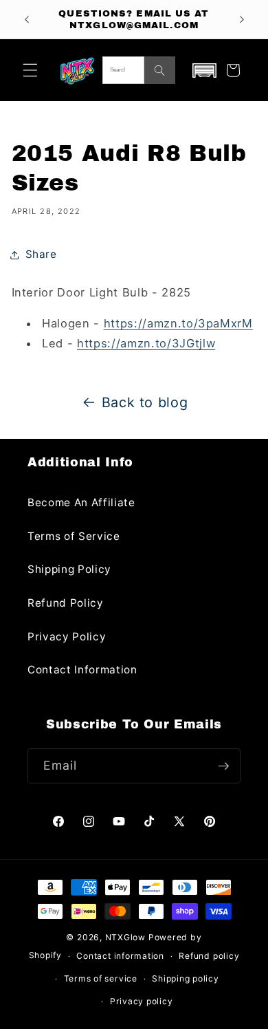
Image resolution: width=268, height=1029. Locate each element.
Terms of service (100, 978)
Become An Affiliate (81, 502)
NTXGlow (125, 937)
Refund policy (209, 956)
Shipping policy (185, 978)
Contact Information (82, 669)
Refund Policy (65, 602)
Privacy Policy (66, 636)
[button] (30, 70)
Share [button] (41, 254)
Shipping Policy (69, 569)
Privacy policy (141, 1001)
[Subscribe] (223, 766)
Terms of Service (73, 536)
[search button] (159, 70)
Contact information (120, 956)
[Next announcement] (242, 19)
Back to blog (145, 402)
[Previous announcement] (27, 19)
